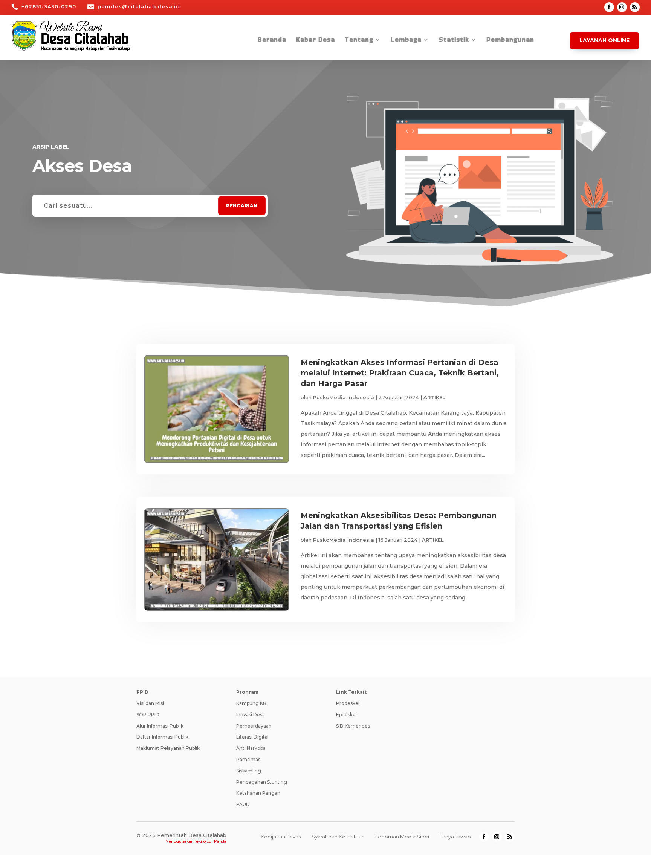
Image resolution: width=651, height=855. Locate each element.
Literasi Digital (252, 737)
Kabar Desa (315, 40)
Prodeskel (347, 703)
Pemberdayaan (254, 726)
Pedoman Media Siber (402, 837)
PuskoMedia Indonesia (343, 397)
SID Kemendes (353, 726)
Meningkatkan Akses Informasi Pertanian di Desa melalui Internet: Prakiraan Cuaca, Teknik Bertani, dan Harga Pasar (400, 373)
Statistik (454, 40)
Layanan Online (604, 40)
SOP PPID (147, 714)
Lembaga (406, 40)
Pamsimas (248, 759)
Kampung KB (251, 703)
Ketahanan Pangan (258, 793)
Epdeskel (346, 714)
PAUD (243, 804)
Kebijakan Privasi (281, 837)
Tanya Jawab (455, 837)
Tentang (359, 40)
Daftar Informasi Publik (162, 737)
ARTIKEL (434, 397)
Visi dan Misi (150, 703)
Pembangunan (510, 40)
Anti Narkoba (251, 748)
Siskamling (248, 771)
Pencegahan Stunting (261, 782)
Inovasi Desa (250, 714)
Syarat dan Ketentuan (338, 837)
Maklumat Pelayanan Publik (168, 748)
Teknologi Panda (210, 841)
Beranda (272, 40)
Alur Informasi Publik (159, 726)
